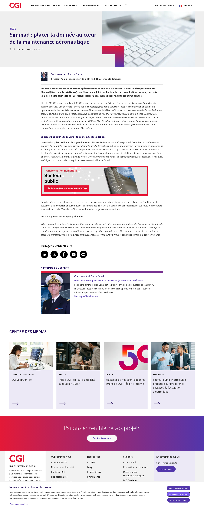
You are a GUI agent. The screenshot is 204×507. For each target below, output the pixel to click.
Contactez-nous (164, 5)
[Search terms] (126, 6)
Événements (93, 476)
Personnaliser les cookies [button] (178, 494)
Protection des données (135, 467)
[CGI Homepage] (15, 5)
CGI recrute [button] (110, 5)
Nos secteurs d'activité (62, 467)
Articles (91, 462)
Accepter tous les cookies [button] (178, 488)
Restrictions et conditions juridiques (133, 473)
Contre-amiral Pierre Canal (66, 74)
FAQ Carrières (130, 480)
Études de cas (94, 471)
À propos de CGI (59, 462)
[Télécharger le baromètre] (94, 194)
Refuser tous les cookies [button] (178, 500)
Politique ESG (58, 471)
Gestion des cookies (19, 504)
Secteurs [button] (70, 5)
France (187, 5)
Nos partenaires (59, 476)
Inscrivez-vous (165, 469)
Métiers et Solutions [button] (44, 5)
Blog (89, 467)
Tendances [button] (89, 5)
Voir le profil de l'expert (86, 296)
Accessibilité (129, 462)
